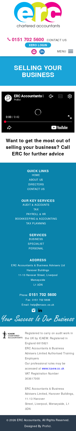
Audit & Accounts (36, 204)
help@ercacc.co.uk (42, 304)
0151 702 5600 (28, 39)
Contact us (57, 40)
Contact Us (36, 189)
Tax (36, 209)
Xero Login (38, 45)
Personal (36, 248)
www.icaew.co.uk (53, 368)
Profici (46, 426)
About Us (36, 179)
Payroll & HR (36, 214)
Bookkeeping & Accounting (36, 218)
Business (36, 239)
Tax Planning (36, 223)
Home (36, 175)
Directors (36, 184)
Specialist (36, 243)
